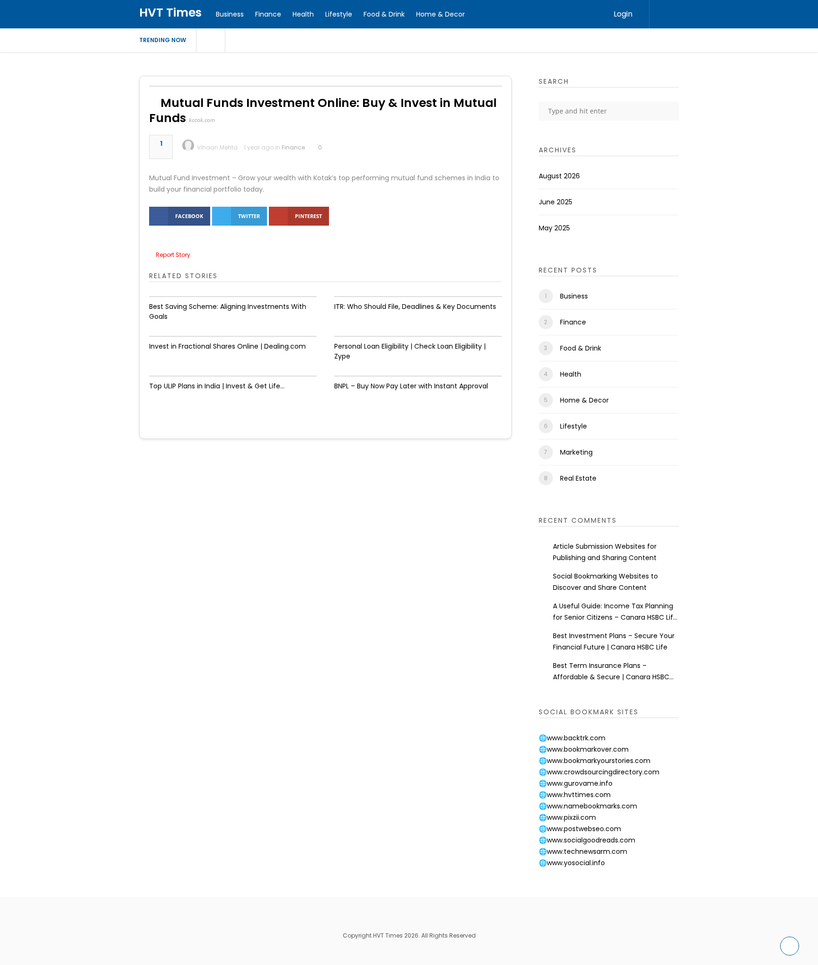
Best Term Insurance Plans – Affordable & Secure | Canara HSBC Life (611, 672)
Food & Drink (384, 14)
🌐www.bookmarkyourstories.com (594, 760)
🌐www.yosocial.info (572, 863)
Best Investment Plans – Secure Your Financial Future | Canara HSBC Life (614, 641)
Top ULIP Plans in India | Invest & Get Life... (217, 386)
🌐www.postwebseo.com (580, 828)
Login (623, 14)
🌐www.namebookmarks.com (588, 806)
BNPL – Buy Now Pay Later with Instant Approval (411, 386)
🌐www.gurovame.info (576, 783)
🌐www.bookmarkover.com (584, 749)
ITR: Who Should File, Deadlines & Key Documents (415, 306)
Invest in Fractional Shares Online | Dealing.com (227, 346)
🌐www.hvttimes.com (575, 794)
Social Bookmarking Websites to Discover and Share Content (605, 581)
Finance (268, 14)
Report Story (173, 255)
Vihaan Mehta (217, 147)
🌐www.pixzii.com (567, 817)
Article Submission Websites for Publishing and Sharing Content (605, 552)
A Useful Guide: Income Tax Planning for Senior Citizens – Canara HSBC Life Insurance (615, 612)
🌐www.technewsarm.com (583, 851)
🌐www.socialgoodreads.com (587, 840)
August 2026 (559, 176)
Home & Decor (440, 14)
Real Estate (578, 478)
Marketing (576, 452)
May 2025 (554, 228)
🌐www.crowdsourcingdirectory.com (599, 772)
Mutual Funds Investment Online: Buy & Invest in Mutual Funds (323, 110)
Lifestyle (338, 14)
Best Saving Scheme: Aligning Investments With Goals (227, 311)
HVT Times (170, 12)
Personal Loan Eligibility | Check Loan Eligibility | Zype (410, 351)
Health (303, 14)
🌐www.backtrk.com (572, 738)
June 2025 (555, 202)
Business (230, 14)
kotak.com (202, 120)
